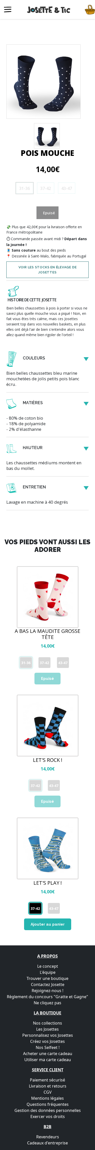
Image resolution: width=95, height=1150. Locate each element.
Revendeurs (47, 1137)
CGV (48, 1092)
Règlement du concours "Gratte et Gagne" (47, 996)
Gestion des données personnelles (47, 1110)
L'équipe (47, 972)
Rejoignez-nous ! (47, 990)
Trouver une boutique (47, 978)
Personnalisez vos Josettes (47, 1035)
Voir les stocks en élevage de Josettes (47, 269)
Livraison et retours (47, 1086)
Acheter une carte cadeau (47, 1053)
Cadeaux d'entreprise (47, 1143)
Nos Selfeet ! (48, 1047)
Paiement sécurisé (47, 1080)
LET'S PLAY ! (47, 883)
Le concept (47, 966)
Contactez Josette (47, 984)
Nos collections (47, 1023)
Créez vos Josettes (47, 1041)
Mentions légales (47, 1098)
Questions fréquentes (48, 1104)
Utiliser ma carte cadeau (47, 1059)
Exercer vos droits (47, 1116)
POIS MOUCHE (47, 153)
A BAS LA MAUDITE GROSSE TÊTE (47, 634)
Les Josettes (47, 1029)
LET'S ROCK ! (47, 760)
